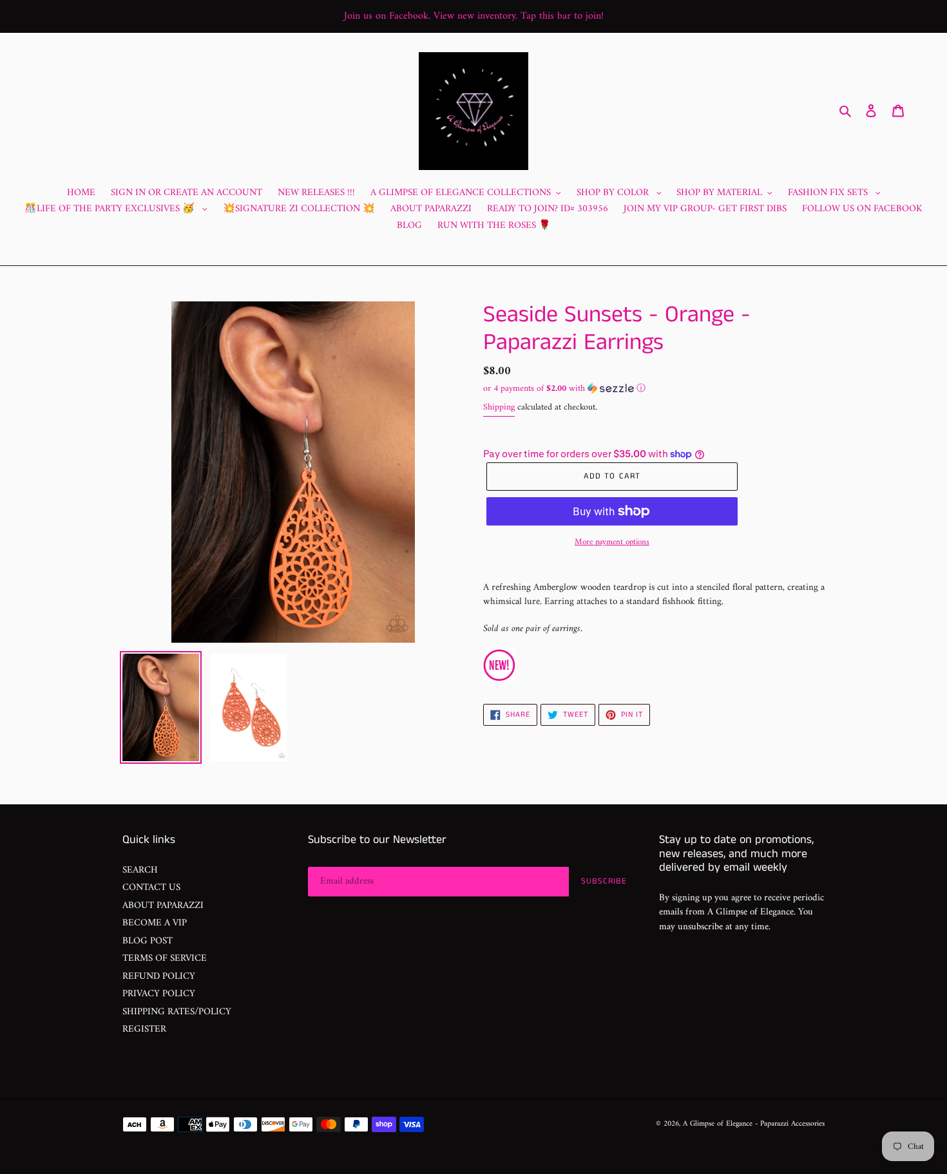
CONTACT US (151, 887)
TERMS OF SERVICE (164, 958)
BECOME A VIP (154, 923)
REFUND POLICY (158, 976)
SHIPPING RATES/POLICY (176, 1012)
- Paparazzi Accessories (790, 1124)
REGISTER (144, 1029)
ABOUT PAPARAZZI (163, 905)
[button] (564, 389)
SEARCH (140, 870)
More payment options (612, 542)
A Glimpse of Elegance (717, 1124)
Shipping (499, 407)
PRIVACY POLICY (158, 994)
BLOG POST (147, 941)
